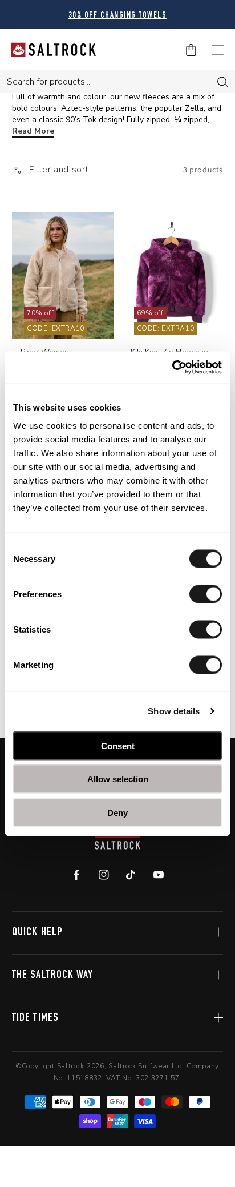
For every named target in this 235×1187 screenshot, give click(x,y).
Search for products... (48, 81)
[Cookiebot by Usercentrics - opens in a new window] (172, 367)
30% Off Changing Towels (117, 15)
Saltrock (71, 1066)
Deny (117, 812)
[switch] (205, 594)
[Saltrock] (53, 50)
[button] (50, 170)
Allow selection (117, 779)
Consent (118, 745)
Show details (174, 711)
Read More (33, 131)
